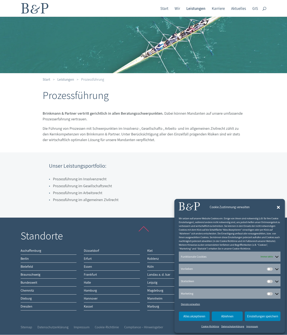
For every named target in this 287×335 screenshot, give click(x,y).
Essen (88, 266)
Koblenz (153, 258)
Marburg (153, 306)
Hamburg (90, 290)
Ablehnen (227, 316)
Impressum (252, 326)
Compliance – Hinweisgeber (143, 327)
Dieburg (26, 298)
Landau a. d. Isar (158, 274)
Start (46, 79)
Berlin (25, 258)
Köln (150, 266)
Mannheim (154, 298)
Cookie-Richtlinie (210, 326)
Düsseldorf (91, 250)
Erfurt (88, 258)
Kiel (150, 250)
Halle (87, 282)
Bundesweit (29, 282)
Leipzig (152, 282)
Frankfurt (90, 274)
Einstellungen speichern (262, 316)
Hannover (90, 298)
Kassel (88, 306)
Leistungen (65, 79)
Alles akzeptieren (194, 316)
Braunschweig (30, 274)
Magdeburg (155, 290)
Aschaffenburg (31, 250)
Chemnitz (27, 290)
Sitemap (26, 327)
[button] (278, 207)
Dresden (26, 306)
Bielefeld (27, 266)
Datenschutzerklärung (232, 326)
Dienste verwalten (190, 304)
